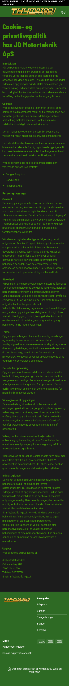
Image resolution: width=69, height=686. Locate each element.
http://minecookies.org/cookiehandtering (38, 135)
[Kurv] (64, 12)
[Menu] (4, 12)
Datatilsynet (44, 520)
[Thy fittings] (34, 12)
